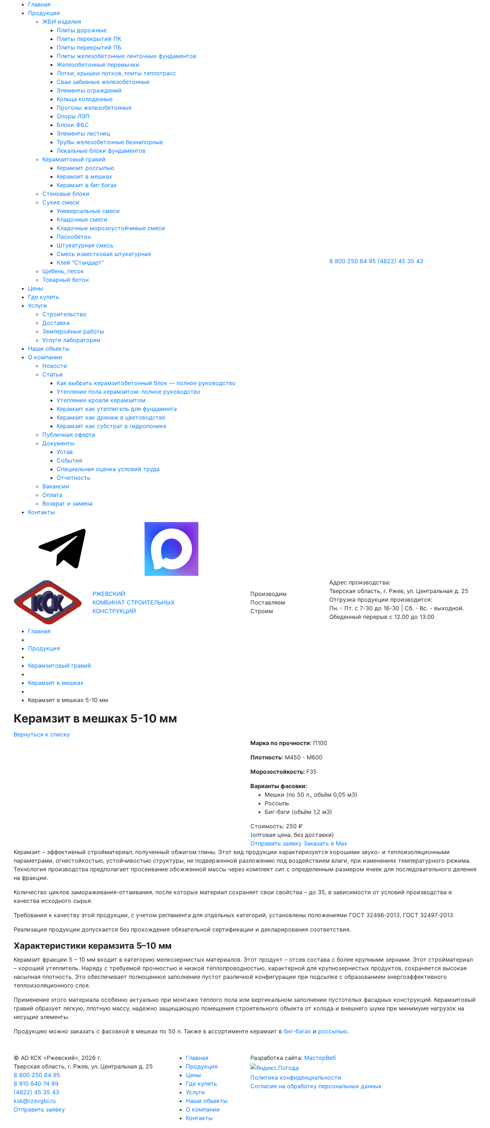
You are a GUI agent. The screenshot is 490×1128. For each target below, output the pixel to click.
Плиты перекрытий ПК (89, 38)
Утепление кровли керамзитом (101, 400)
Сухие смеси (60, 202)
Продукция (44, 12)
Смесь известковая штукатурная (104, 253)
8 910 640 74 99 (36, 1083)
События (69, 460)
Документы (58, 443)
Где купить (43, 296)
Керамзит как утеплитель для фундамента (117, 408)
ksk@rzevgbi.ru (35, 1100)
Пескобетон (74, 236)
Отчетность (73, 477)
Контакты (41, 512)
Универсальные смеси (88, 210)
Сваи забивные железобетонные (103, 81)
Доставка (56, 322)
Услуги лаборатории (71, 339)
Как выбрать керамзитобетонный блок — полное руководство (146, 383)
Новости (54, 365)
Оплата (52, 494)
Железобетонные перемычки (98, 64)
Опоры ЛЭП (73, 116)
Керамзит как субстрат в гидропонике (111, 426)
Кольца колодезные (85, 99)
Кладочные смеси (82, 219)
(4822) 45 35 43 (400, 261)
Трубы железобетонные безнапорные (110, 142)
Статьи (52, 374)
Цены (35, 288)
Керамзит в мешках (84, 176)
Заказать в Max (325, 843)
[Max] (171, 573)
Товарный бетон (65, 279)
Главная (39, 4)
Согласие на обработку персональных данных (316, 1086)
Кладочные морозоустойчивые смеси (111, 228)
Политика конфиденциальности (295, 1077)
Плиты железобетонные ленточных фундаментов (126, 56)
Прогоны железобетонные (94, 107)
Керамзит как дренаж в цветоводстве (111, 417)
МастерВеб (320, 1057)
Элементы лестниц (83, 133)
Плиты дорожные (82, 30)
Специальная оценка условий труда (108, 469)
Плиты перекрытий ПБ (89, 47)
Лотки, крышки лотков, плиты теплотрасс (116, 73)
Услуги (37, 305)
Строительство (64, 314)
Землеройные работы (73, 331)
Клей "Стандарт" (80, 262)
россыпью (332, 1031)
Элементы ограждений (89, 90)
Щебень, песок (63, 271)
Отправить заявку (276, 843)
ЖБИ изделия (61, 21)
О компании (45, 357)
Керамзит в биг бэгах (87, 185)
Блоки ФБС (73, 124)
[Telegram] (63, 573)
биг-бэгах (297, 1031)
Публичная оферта (68, 434)
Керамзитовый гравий (73, 159)
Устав (65, 451)
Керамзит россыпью (85, 167)
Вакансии (55, 486)
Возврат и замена (67, 503)
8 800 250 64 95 (352, 261)
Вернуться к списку (42, 734)
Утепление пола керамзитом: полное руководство (129, 391)
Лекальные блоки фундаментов (101, 150)
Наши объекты (49, 348)
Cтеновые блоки (65, 193)
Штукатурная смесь (85, 245)
